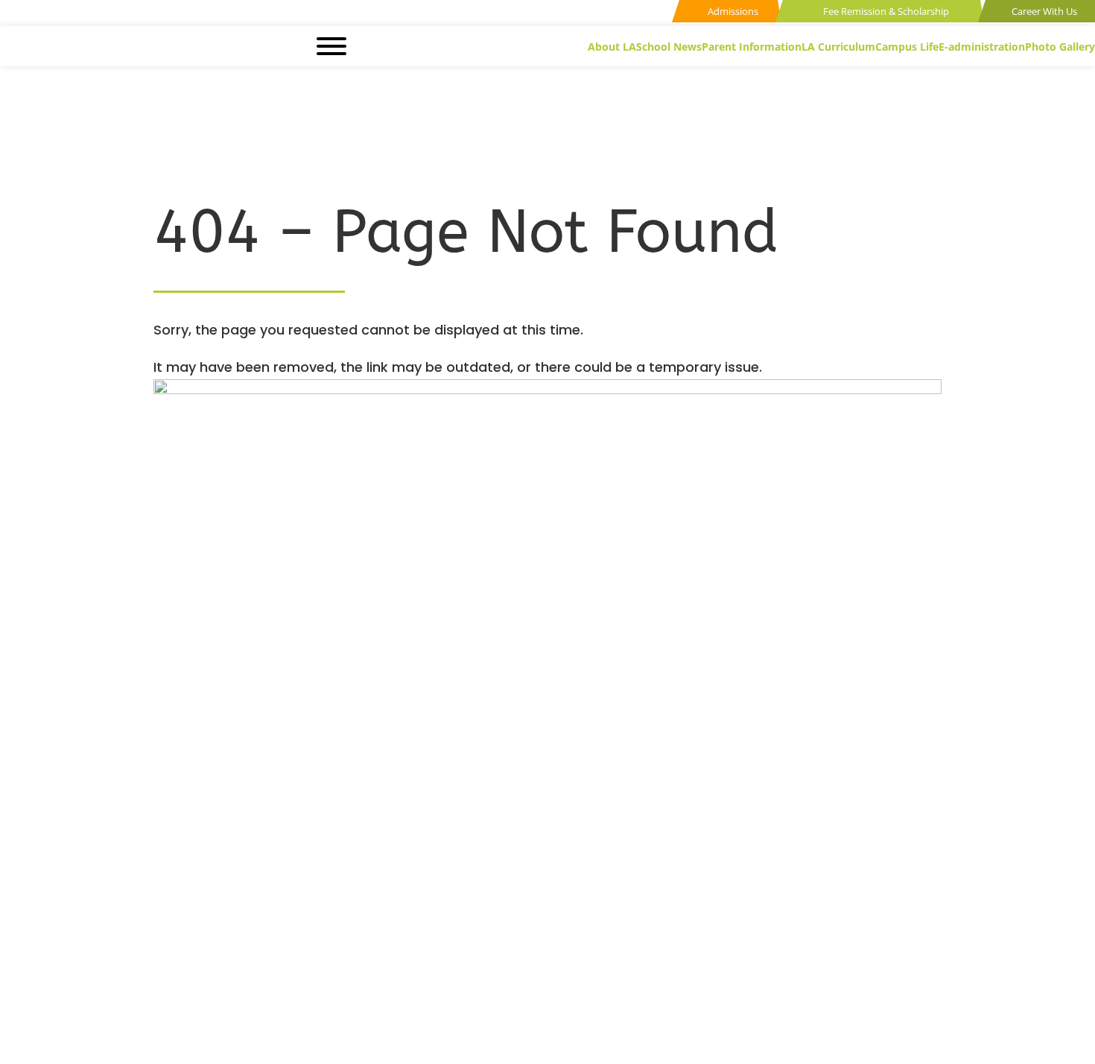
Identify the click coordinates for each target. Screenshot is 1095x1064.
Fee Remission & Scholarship (885, 11)
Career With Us (1043, 11)
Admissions (731, 11)
